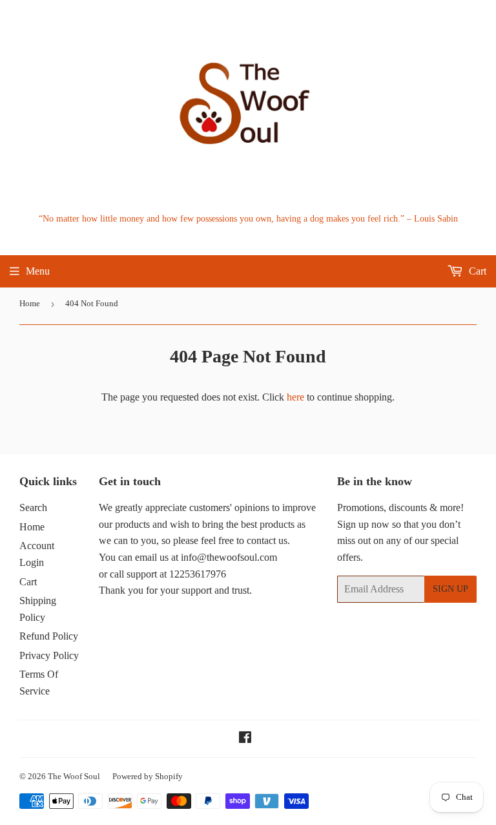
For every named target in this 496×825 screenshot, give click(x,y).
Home (29, 303)
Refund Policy (48, 636)
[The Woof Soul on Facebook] (245, 738)
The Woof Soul (74, 776)
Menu (38, 271)
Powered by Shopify (147, 776)
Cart (476, 271)
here (295, 397)
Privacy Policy (49, 655)
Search (33, 507)
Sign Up (450, 589)
